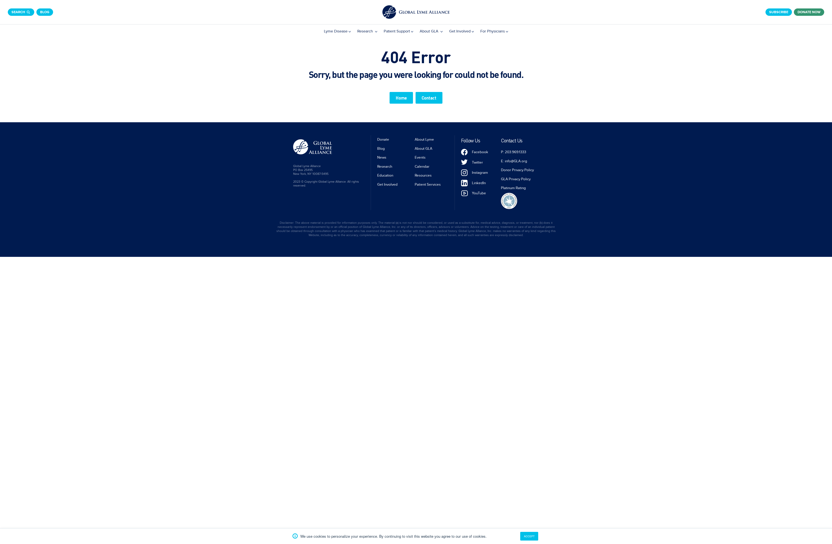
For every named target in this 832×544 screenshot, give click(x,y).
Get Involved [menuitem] (460, 31)
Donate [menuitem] (383, 139)
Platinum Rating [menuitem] (513, 188)
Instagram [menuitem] (480, 173)
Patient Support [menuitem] (397, 31)
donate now (809, 12)
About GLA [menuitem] (429, 31)
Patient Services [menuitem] (428, 184)
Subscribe (778, 12)
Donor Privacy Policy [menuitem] (517, 170)
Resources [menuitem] (423, 175)
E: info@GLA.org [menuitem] (514, 161)
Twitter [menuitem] (477, 162)
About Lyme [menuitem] (424, 139)
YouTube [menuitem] (479, 193)
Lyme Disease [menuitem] (336, 31)
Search (18, 12)
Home (401, 98)
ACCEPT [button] (529, 536)
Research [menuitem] (365, 31)
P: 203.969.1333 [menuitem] (513, 152)
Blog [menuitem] (381, 148)
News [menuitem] (381, 157)
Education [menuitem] (385, 175)
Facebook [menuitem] (480, 152)
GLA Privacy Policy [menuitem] (516, 179)
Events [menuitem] (420, 157)
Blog (44, 12)
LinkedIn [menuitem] (479, 183)
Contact (429, 98)
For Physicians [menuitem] (492, 31)
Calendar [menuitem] (422, 166)
